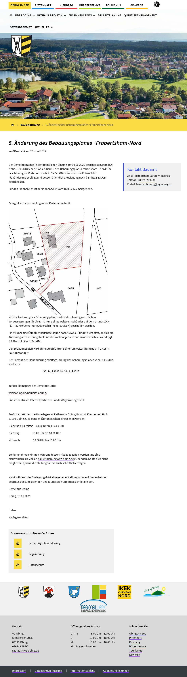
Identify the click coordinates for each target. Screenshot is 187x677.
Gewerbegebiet (21, 27)
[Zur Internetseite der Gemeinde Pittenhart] (74, 591)
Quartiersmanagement (140, 15)
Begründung (36, 554)
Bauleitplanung (109, 15)
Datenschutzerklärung (48, 670)
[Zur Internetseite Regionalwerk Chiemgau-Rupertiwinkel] (93, 605)
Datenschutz (36, 565)
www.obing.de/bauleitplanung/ (28, 393)
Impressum (19, 670)
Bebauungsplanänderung (44, 543)
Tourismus (113, 5)
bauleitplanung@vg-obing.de (56, 459)
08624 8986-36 (146, 180)
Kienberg (66, 5)
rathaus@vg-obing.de (25, 650)
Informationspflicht (83, 670)
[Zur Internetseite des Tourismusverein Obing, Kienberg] (156, 591)
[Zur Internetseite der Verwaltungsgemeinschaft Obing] (99, 591)
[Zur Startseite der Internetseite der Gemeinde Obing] (23, 591)
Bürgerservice (89, 5)
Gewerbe (136, 5)
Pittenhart (43, 5)
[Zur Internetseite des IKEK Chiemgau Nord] (124, 591)
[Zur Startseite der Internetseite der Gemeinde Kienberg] (49, 591)
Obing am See (19, 5)
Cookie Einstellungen (116, 670)
